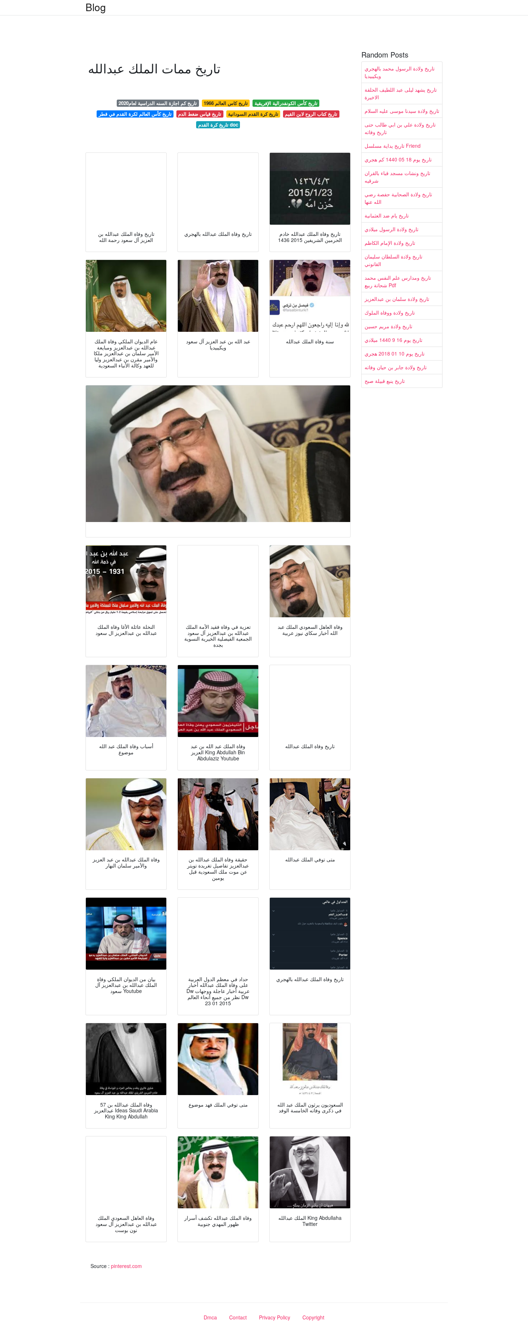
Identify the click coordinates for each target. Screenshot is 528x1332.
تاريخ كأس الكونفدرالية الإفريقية (286, 103)
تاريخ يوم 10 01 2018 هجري (395, 353)
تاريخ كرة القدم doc (218, 124)
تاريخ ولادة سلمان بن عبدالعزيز (397, 298)
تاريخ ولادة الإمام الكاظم (390, 242)
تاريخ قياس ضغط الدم (199, 113)
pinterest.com (126, 1265)
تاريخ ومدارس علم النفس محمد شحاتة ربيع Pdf (398, 281)
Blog (95, 7)
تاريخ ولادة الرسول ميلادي (391, 229)
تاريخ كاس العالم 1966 (226, 103)
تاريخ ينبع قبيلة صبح (385, 380)
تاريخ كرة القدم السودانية (253, 113)
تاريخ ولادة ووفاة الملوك (390, 312)
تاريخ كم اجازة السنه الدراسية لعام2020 (158, 103)
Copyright (313, 1317)
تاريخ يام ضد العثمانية (387, 215)
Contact (238, 1317)
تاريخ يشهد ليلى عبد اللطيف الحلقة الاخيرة (401, 93)
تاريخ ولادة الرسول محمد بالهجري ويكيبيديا (400, 72)
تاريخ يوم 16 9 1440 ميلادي (393, 339)
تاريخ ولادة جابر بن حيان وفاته (396, 367)
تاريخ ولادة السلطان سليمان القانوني (393, 260)
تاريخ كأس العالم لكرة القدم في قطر (135, 113)
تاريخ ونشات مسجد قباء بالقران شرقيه (397, 176)
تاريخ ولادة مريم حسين (388, 326)
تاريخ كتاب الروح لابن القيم (311, 113)
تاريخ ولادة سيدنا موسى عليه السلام (402, 110)
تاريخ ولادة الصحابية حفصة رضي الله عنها (398, 198)
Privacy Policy (274, 1317)
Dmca (210, 1317)
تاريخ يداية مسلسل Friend (393, 145)
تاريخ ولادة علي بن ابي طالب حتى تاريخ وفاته (400, 128)
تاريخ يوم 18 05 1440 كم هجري (398, 159)
